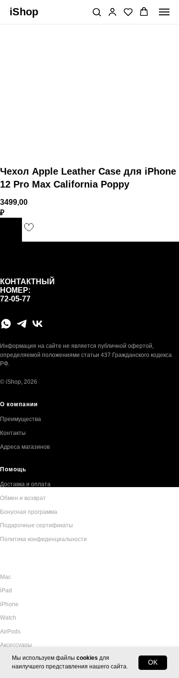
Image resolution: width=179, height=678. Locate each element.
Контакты (13, 433)
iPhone (9, 604)
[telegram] (22, 324)
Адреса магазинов (25, 447)
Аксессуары (16, 645)
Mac (5, 577)
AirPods (10, 631)
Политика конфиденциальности (43, 539)
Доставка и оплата (25, 484)
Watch (8, 617)
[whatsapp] (6, 324)
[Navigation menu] (164, 12)
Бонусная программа (28, 512)
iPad (6, 590)
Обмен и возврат (23, 498)
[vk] (37, 324)
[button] (96, 11)
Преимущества (20, 419)
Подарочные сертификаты (36, 525)
